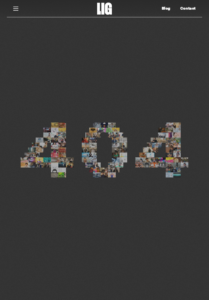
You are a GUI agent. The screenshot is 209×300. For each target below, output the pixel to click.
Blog (166, 8)
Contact (187, 8)
